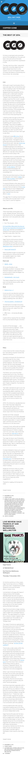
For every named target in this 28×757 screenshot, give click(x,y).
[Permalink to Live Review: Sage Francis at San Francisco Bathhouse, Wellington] (14, 547)
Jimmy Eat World (9, 505)
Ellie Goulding (11, 178)
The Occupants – (13, 301)
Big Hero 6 (21, 498)
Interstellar (15, 504)
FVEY (8, 194)
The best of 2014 (11, 35)
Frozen (10, 502)
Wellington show (8, 246)
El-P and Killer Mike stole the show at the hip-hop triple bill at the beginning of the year (14, 228)
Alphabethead (8, 747)
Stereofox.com (7, 458)
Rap (5, 749)
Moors (6, 507)
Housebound (7, 504)
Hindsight (21, 502)
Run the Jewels (11, 509)
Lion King (10, 506)
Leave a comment (9, 516)
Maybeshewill (17, 506)
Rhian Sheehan (21, 507)
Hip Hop (22, 747)
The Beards (14, 511)
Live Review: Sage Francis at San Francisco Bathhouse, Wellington (12, 526)
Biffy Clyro (16, 136)
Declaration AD (8, 501)
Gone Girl (15, 502)
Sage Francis (19, 509)
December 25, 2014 (9, 495)
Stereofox (7, 511)
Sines (12, 510)
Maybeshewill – (11, 277)
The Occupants (12, 513)
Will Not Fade (14, 17)
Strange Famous (15, 750)
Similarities (7, 510)
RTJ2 (5, 509)
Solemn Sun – (8, 290)
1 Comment (7, 753)
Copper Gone (7, 500)
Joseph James (8, 497)
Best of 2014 (8, 498)
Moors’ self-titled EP (10, 249)
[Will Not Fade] (14, 9)
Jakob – (8, 264)
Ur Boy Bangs (11, 167)
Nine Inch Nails (12, 507)
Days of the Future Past (18, 500)
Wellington (7, 751)
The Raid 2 (19, 513)
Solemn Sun (17, 510)
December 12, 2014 (8, 744)
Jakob (20, 177)
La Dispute (17, 505)
